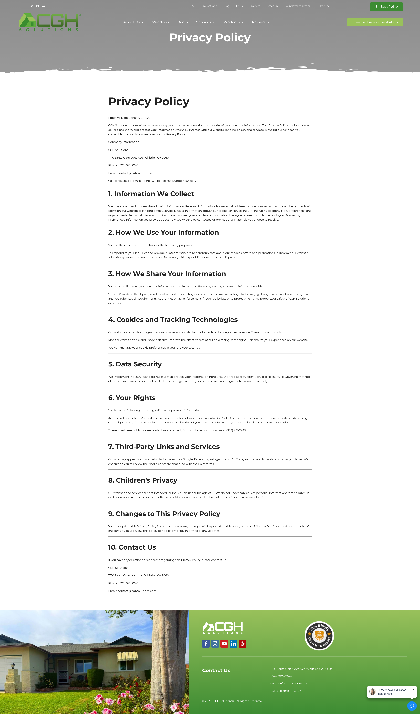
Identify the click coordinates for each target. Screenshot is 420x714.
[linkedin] (43, 6)
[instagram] (32, 6)
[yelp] (242, 644)
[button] (193, 6)
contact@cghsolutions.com (137, 173)
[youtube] (37, 6)
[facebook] (26, 6)
